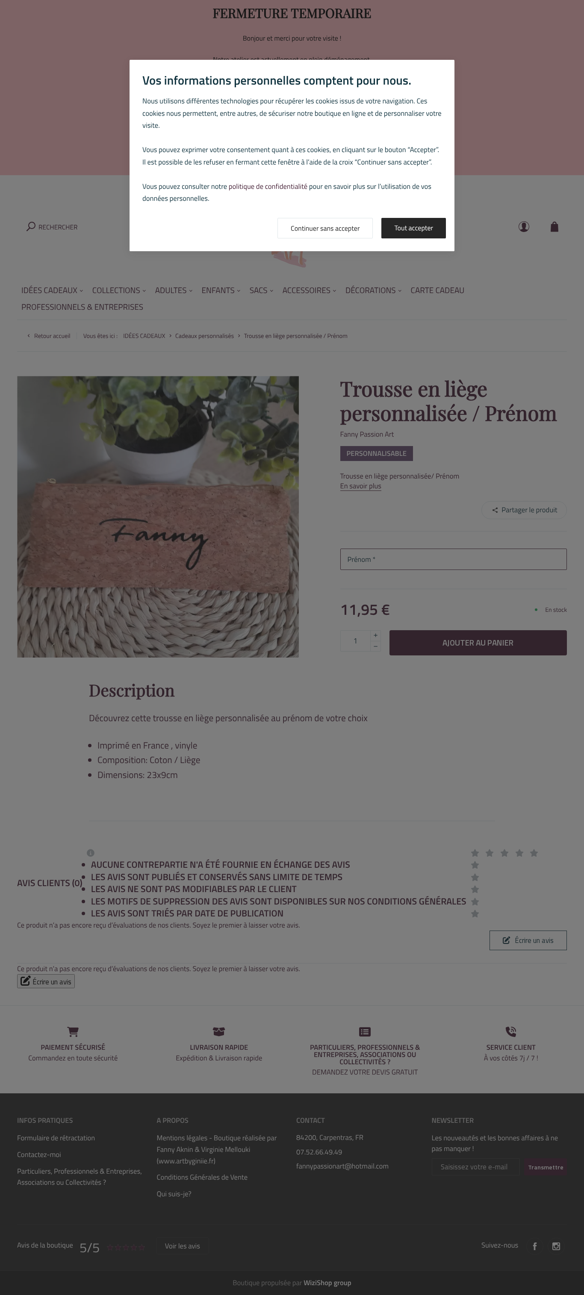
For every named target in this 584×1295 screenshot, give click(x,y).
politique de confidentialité (268, 186)
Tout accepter (413, 228)
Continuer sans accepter (325, 228)
